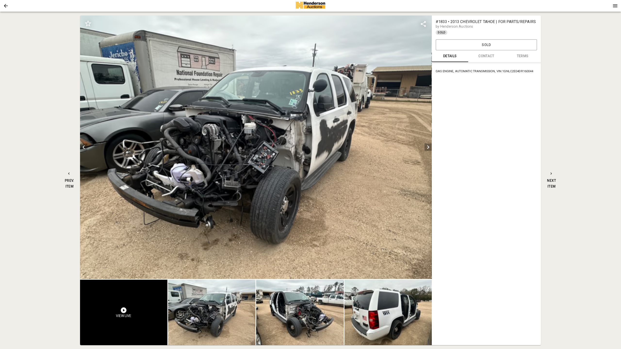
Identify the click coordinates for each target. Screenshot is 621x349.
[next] (428, 147)
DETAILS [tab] (450, 56)
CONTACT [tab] (486, 56)
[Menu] (615, 6)
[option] (256, 147)
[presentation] (310, 5)
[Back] (6, 6)
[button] (6, 6)
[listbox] (256, 147)
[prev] (83, 147)
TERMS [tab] (523, 56)
